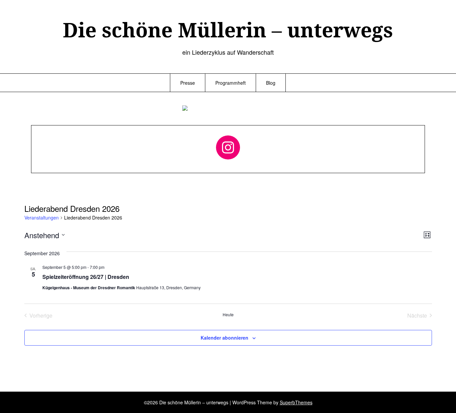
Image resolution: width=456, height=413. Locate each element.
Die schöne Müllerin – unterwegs (228, 30)
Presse (187, 82)
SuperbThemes (296, 402)
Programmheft (230, 82)
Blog (270, 82)
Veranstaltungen (41, 218)
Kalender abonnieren (224, 337)
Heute (228, 314)
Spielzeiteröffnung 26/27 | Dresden (85, 277)
